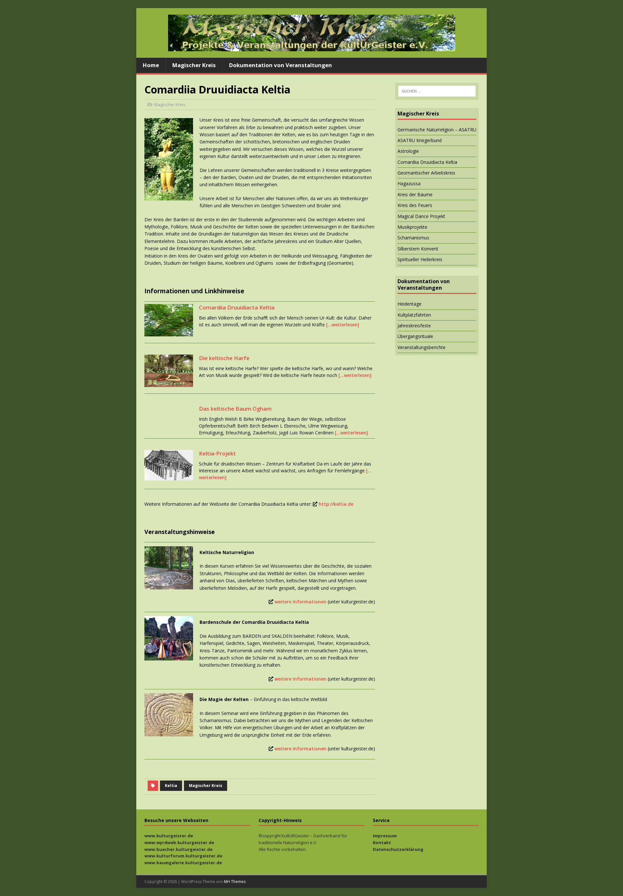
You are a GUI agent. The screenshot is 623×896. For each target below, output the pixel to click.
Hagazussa (409, 183)
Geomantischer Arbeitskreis (426, 173)
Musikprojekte (412, 227)
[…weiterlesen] (342, 324)
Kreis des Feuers (414, 205)
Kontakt (382, 842)
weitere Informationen (300, 602)
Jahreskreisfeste (414, 325)
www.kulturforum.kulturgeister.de (183, 856)
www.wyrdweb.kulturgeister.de (179, 842)
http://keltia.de (336, 504)
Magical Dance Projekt (421, 216)
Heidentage (409, 304)
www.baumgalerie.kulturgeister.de (183, 863)
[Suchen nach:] (437, 91)
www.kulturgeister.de (168, 836)
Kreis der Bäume (415, 194)
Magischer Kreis (194, 65)
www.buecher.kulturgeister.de (178, 849)
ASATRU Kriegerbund (419, 140)
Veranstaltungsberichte (421, 347)
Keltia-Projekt (217, 453)
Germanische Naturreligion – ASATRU (436, 130)
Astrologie (408, 151)
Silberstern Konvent (417, 249)
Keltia (171, 785)
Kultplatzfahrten (414, 315)
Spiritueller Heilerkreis (419, 259)
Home (151, 65)
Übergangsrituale (415, 336)
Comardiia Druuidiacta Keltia (237, 307)
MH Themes (235, 881)
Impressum (385, 836)
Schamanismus (413, 238)
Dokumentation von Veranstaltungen (280, 65)
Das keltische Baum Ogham (235, 408)
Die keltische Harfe (224, 358)
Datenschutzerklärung (398, 849)
